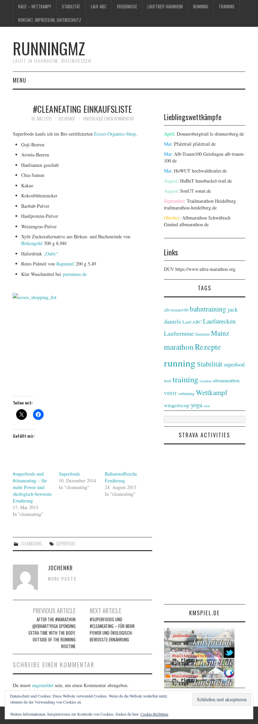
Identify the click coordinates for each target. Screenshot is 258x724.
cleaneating (31, 543)
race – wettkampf (34, 6)
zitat (207, 405)
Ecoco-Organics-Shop (115, 134)
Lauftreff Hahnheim (165, 6)
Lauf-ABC (98, 6)
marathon (179, 347)
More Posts (62, 579)
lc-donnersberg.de (227, 134)
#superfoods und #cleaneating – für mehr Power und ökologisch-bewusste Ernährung (32, 487)
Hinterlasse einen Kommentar (108, 118)
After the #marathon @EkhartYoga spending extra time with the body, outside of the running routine (52, 632)
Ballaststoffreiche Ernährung (121, 477)
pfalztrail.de (204, 144)
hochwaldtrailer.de (209, 170)
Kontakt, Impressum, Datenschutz (49, 20)
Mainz (220, 333)
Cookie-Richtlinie (154, 714)
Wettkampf (211, 392)
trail (167, 381)
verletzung (186, 393)
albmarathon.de (194, 224)
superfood (65, 543)
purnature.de (75, 274)
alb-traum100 (176, 310)
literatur (202, 334)
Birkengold (31, 243)
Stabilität (71, 6)
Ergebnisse (127, 6)
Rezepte (208, 346)
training (226, 6)
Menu (19, 80)
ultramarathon (226, 380)
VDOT (170, 393)
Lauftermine (179, 333)
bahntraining (208, 308)
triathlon (206, 381)
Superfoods (69, 474)
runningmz (49, 48)
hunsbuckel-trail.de (214, 181)
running (200, 6)
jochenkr (66, 118)
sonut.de (203, 191)
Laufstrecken (219, 321)
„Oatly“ (51, 253)
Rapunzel (65, 263)
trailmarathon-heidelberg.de (190, 207)
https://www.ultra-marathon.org (205, 269)
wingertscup (176, 405)
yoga (196, 404)
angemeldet (42, 685)
